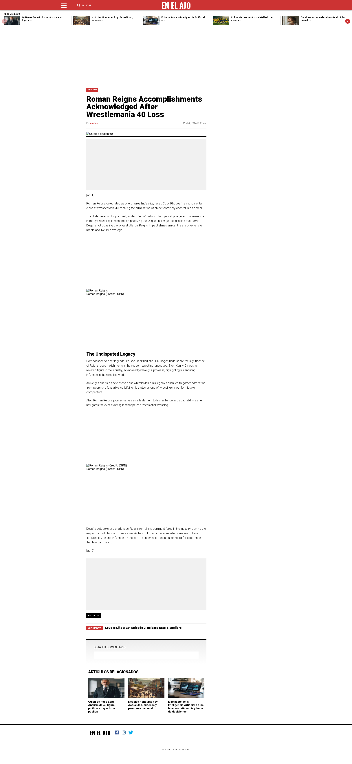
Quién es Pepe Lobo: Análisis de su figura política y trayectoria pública (101, 706)
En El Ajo (100, 732)
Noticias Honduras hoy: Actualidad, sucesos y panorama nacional (143, 705)
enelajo (94, 123)
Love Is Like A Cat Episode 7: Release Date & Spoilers (143, 628)
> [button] (348, 21)
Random (92, 89)
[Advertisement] (176, 56)
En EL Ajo (184, 749)
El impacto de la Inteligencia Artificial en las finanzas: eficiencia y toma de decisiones (185, 706)
